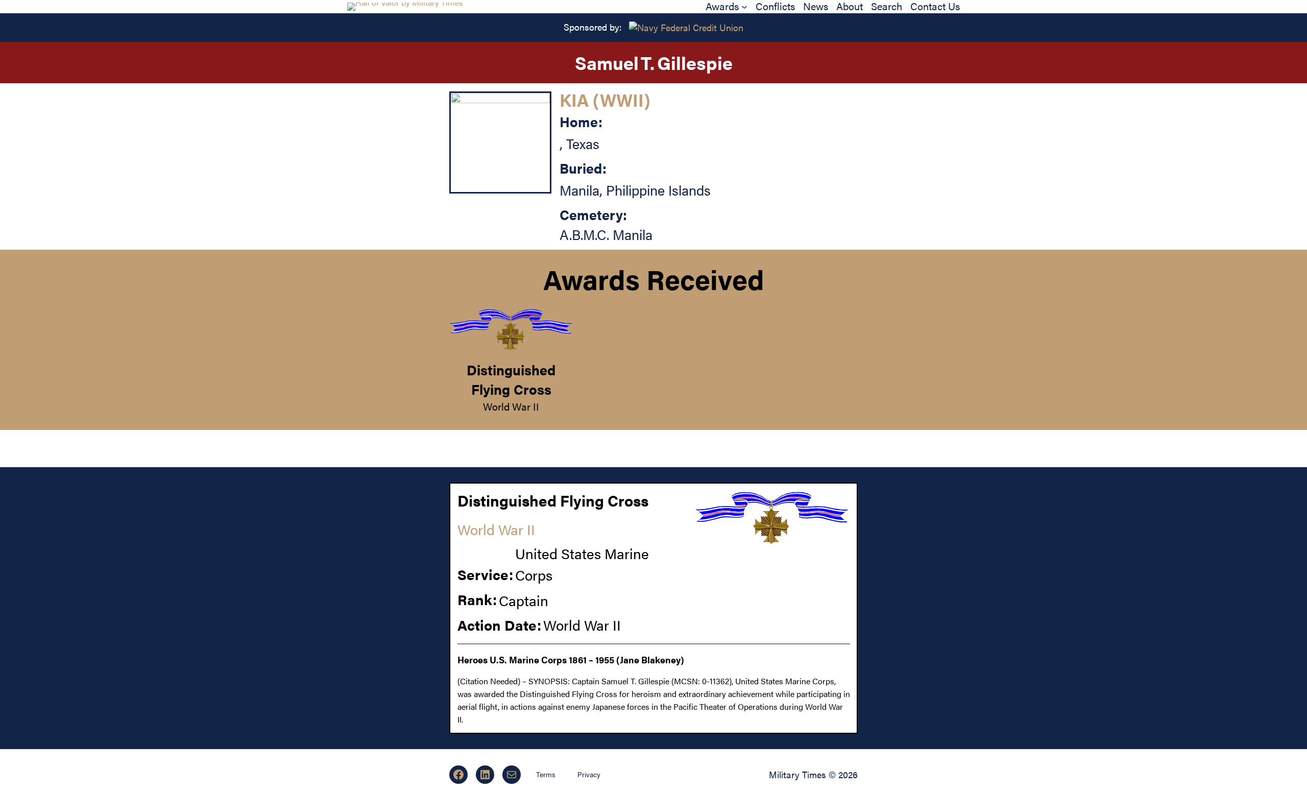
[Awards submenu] (744, 7)
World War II (511, 406)
